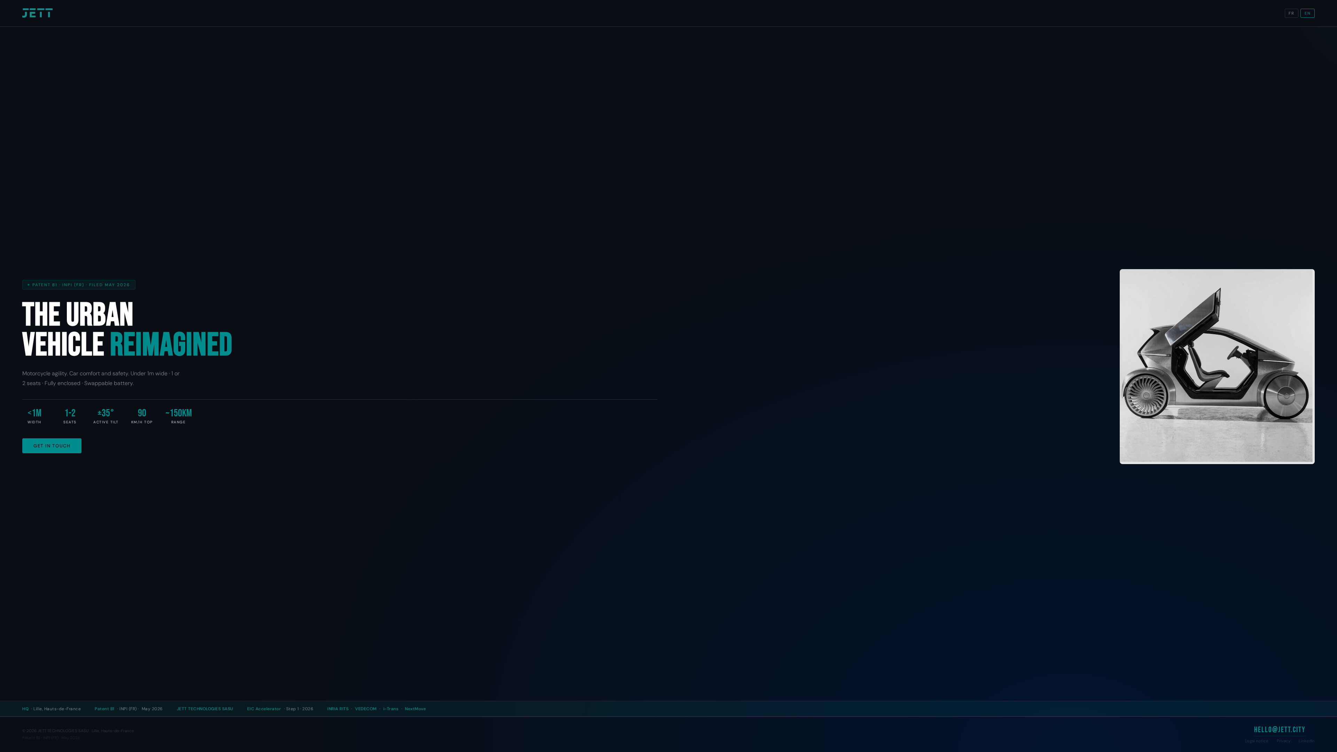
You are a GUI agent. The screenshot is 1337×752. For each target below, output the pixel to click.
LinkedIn (1307, 741)
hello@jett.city (1280, 730)
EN (1308, 13)
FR (1291, 13)
